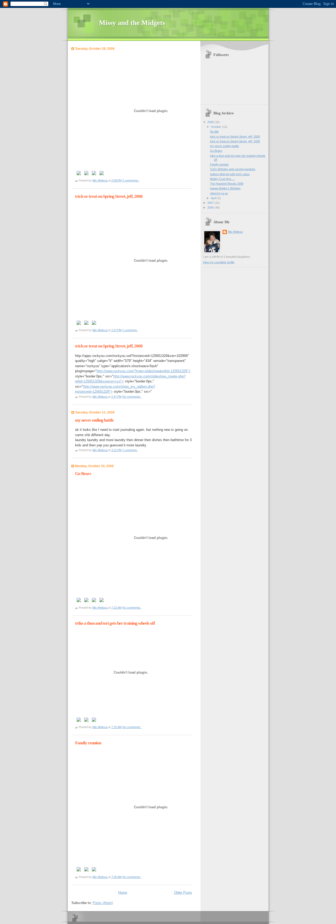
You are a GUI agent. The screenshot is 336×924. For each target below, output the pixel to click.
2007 (210, 202)
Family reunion (88, 742)
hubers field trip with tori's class (230, 174)
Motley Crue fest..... (222, 178)
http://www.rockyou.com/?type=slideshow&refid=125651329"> (144, 371)
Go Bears (83, 473)
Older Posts (183, 893)
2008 (210, 122)
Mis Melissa (235, 231)
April (214, 198)
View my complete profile (218, 262)
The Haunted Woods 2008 (226, 183)
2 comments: (131, 180)
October (216, 126)
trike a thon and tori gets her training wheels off (115, 623)
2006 (210, 207)
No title (214, 131)
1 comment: (130, 330)
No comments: (132, 396)
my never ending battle (94, 420)
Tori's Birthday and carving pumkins (232, 169)
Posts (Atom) (103, 903)
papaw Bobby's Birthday (225, 188)
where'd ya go (219, 193)
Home (122, 893)
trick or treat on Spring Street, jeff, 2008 (109, 196)
